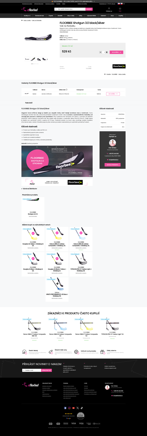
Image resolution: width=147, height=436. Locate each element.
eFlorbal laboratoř (38, 4)
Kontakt (58, 4)
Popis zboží (28, 103)
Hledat (89, 9)
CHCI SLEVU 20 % (87, 1)
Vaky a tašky (27, 20)
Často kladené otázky (68, 386)
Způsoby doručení (47, 386)
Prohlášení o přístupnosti (90, 394)
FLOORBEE (88, 68)
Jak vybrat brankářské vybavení (71, 394)
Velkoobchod (45, 394)
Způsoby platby (46, 388)
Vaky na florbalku (36, 20)
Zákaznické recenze (69, 416)
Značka (109, 74)
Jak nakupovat (67, 398)
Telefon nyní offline (82, 4)
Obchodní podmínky (89, 390)
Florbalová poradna (27, 4)
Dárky (63, 4)
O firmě (86, 386)
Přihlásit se (46, 370)
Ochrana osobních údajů (90, 392)
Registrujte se (102, 4)
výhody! (113, 4)
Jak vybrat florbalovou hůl (69, 388)
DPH (43, 392)
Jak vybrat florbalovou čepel (70, 390)
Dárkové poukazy (46, 396)
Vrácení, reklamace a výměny (49, 390)
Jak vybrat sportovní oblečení (70, 392)
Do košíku (115, 52)
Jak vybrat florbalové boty (69, 396)
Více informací (64, 32)
